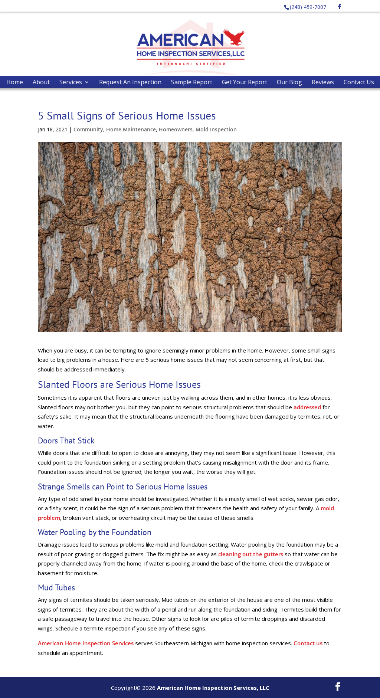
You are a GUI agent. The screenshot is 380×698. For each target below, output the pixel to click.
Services (70, 82)
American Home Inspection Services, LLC (213, 687)
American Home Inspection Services (86, 643)
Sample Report (191, 82)
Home (14, 82)
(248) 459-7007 (308, 6)
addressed (307, 407)
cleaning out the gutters (250, 554)
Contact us (308, 643)
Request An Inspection (130, 82)
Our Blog (289, 82)
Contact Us (359, 82)
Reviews (323, 82)
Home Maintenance (131, 129)
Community (88, 129)
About (41, 82)
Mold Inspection (216, 129)
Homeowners (176, 129)
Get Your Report (244, 82)
